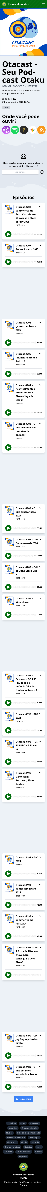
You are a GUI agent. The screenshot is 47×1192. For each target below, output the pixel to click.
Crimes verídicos (12, 1147)
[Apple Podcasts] (6, 130)
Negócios (13, 1128)
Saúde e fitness (24, 1151)
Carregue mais (23, 1098)
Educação (34, 1123)
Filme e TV (12, 1142)
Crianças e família (29, 1128)
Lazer (6, 107)
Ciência (38, 1151)
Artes (22, 1123)
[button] (43, 4)
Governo (8, 1151)
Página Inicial (10, 1182)
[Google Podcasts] (32, 130)
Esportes (23, 1156)
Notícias (28, 1147)
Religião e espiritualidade (28, 1133)
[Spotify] (14, 130)
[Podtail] (23, 130)
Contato (24, 1185)
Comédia (12, 1123)
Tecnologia (34, 1137)
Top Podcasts (25, 1182)
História (35, 1142)
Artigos (37, 1182)
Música (9, 1133)
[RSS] (41, 130)
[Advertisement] (23, 293)
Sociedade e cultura (16, 1137)
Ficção (24, 1142)
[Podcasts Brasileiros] (23, 1167)
